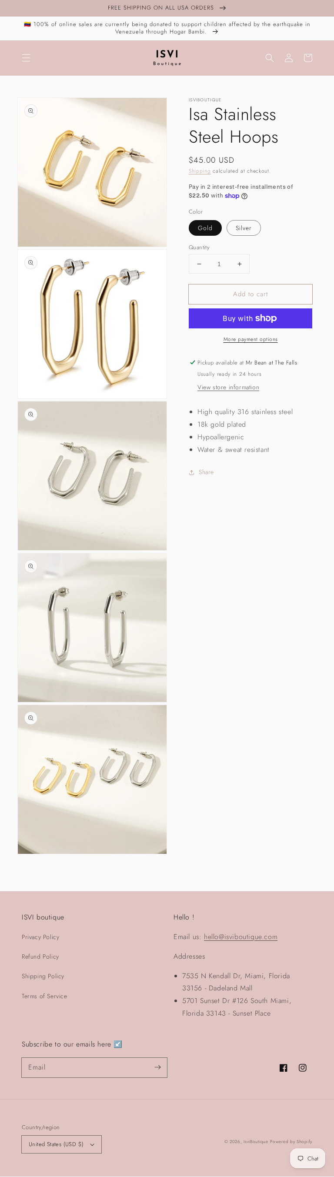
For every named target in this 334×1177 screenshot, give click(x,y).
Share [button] (206, 472)
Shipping (200, 171)
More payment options (251, 339)
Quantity (199, 247)
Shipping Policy (43, 976)
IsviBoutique (256, 1141)
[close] (157, 1127)
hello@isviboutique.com (240, 937)
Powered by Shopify (291, 1141)
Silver (244, 228)
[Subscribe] (157, 1067)
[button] (26, 57)
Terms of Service (44, 996)
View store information (228, 387)
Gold (205, 228)
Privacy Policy (40, 937)
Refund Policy (40, 956)
